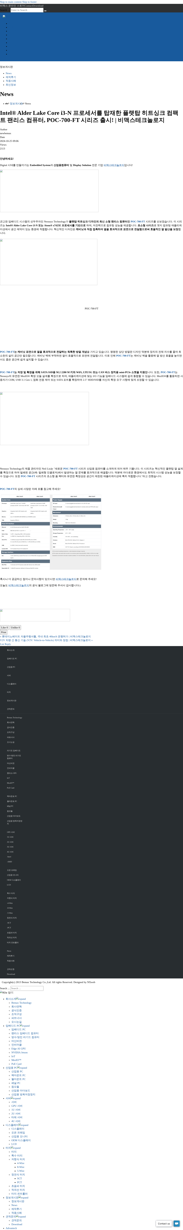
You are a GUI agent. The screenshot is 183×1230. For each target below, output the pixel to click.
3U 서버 (10, 847)
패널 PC (10, 806)
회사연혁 (10, 722)
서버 (11, 34)
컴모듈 (10, 811)
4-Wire (20, 1163)
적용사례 (11, 80)
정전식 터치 (12, 918)
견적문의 (14, 50)
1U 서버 (10, 837)
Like (4, 627)
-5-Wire (10, 913)
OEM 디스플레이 (14, 880)
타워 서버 (16, 1117)
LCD (9, 885)
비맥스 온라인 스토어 (12, 5)
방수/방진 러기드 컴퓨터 (14, 756)
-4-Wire (10, 903)
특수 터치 (11, 893)
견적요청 (10, 969)
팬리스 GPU (12, 773)
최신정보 (11, 84)
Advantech (14, 53)
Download (38, 5)
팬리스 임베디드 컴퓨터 (25, 1033)
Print (3, 632)
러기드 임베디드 (13, 750)
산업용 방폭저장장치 (14, 822)
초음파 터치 (12, 933)
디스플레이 (15, 38)
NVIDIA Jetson (19, 1052)
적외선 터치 (12, 937)
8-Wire (20, 1167)
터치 (11, 42)
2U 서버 (10, 842)
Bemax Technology (14, 717)
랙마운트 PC (12, 796)
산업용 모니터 (13, 875)
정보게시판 (15, 46)
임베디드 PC (16, 27)
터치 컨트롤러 (13, 942)
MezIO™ (10, 783)
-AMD (9, 862)
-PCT (9, 928)
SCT (19, 1178)
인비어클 (10, 768)
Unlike (15, 627)
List (2, 644)
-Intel (9, 857)
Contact (29, 5)
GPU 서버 (11, 832)
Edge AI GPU (18, 1048)
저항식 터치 (12, 898)
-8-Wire (10, 908)
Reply (8, 644)
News (9, 73)
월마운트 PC (12, 801)
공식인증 (10, 727)
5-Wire (20, 1170)
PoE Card (10, 788)
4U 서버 (10, 852)
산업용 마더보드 (13, 816)
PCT (19, 1182)
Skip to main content (11, 1)
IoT (8, 778)
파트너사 (10, 737)
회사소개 (14, 23)
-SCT (9, 923)
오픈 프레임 (12, 870)
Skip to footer (29, 1)
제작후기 (11, 77)
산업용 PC (14, 31)
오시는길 (10, 742)
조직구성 (10, 732)
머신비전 (10, 763)
